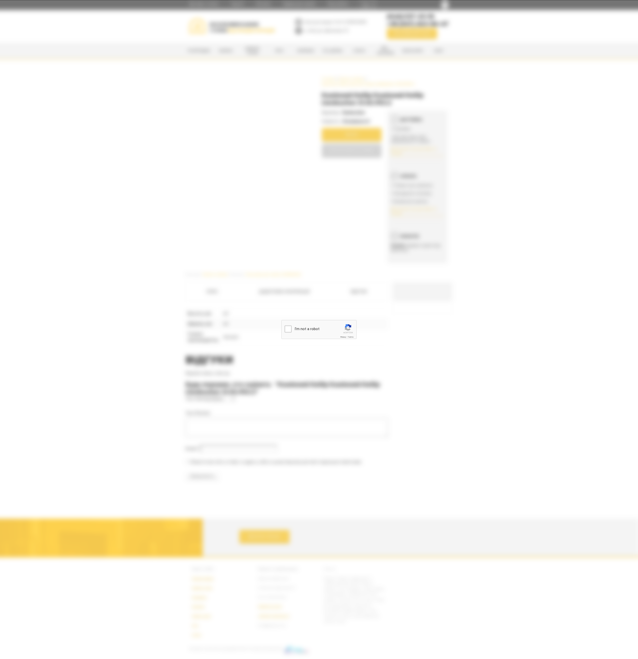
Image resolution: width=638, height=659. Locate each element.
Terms (351, 337)
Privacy (343, 337)
